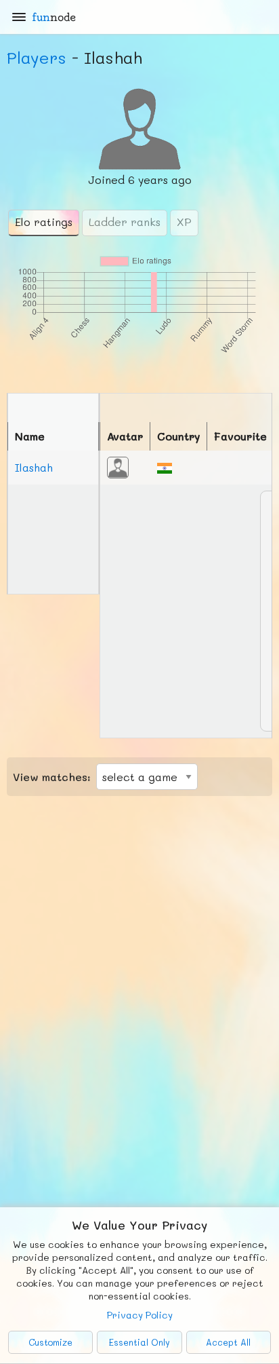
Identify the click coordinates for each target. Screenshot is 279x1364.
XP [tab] (184, 221)
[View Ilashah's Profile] (118, 466)
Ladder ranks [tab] (124, 221)
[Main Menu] (19, 17)
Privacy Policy (140, 1315)
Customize (50, 1342)
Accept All (228, 1342)
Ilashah (34, 467)
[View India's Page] (164, 466)
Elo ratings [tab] (43, 221)
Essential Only (139, 1342)
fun (54, 17)
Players (36, 57)
